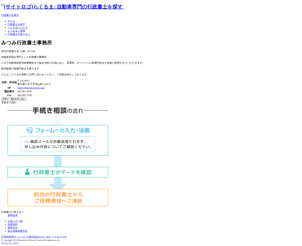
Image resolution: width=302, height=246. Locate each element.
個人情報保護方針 (18, 231)
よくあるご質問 (16, 31)
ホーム (11, 21)
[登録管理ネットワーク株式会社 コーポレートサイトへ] (34, 236)
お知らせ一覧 (15, 221)
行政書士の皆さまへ (19, 34)
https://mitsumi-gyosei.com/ (31, 87)
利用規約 (13, 224)
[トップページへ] (62, 6)
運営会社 (13, 227)
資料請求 (13, 215)
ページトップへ (10, 243)
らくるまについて (18, 27)
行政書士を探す (10, 15)
